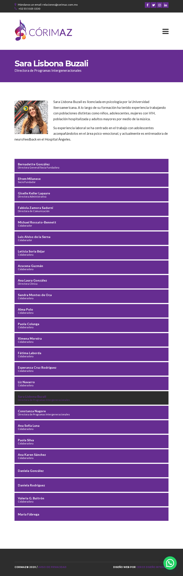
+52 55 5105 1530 (29, 8)
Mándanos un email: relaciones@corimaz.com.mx (48, 4)
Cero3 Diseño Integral (152, 567)
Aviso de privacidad (52, 567)
